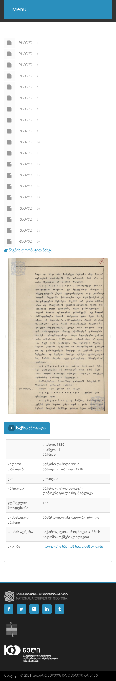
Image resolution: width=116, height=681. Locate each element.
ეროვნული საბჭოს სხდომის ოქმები (73, 546)
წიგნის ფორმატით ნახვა (30, 250)
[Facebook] (8, 609)
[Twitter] (21, 609)
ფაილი (28, 43)
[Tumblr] (59, 609)
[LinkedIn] (47, 609)
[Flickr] (34, 609)
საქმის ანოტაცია (31, 427)
